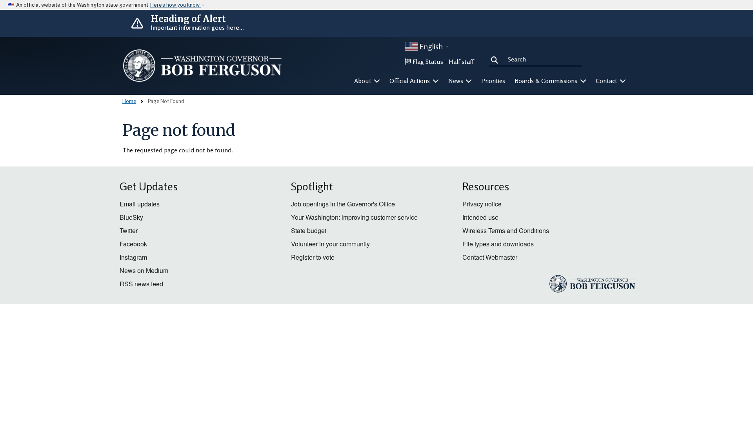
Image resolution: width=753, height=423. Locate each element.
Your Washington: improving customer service (354, 217)
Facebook (133, 243)
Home (129, 101)
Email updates (140, 203)
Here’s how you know (175, 5)
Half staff (461, 61)
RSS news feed (141, 283)
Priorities (493, 81)
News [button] (456, 81)
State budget (308, 230)
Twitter (129, 230)
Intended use (480, 217)
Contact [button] (607, 81)
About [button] (363, 81)
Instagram (133, 257)
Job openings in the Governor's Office (343, 203)
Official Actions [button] (410, 81)
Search (496, 59)
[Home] (202, 65)
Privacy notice (482, 203)
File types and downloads (498, 243)
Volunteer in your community (330, 243)
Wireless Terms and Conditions (505, 230)
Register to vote (313, 257)
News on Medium (144, 270)
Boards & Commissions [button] (547, 81)
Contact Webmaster (489, 257)
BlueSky (131, 217)
